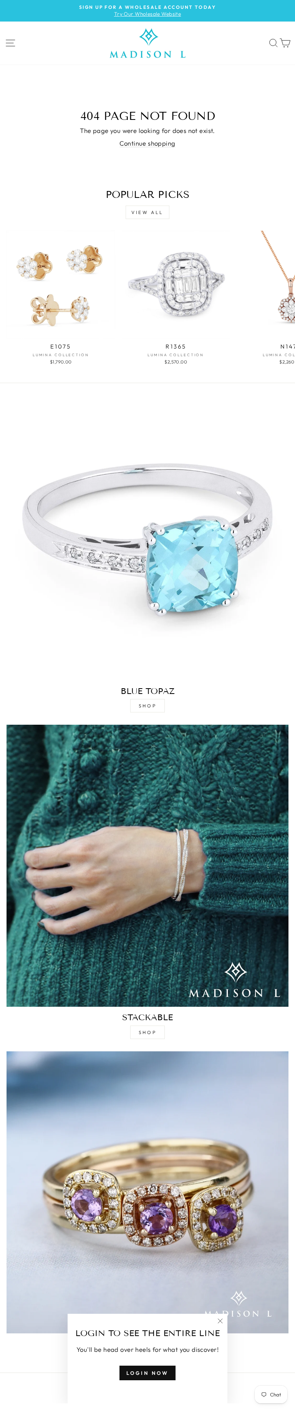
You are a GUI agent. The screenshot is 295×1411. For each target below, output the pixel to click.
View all (147, 212)
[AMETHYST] (147, 1192)
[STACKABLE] (147, 866)
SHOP (147, 706)
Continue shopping (147, 143)
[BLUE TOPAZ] (147, 539)
